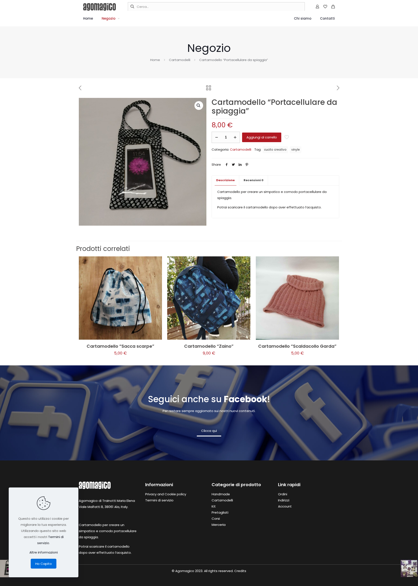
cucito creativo (275, 150)
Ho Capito (43, 563)
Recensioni (253, 180)
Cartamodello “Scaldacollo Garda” (297, 346)
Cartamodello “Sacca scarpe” (120, 346)
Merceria (219, 524)
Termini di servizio (159, 500)
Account (285, 506)
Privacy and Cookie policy (165, 494)
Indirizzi (283, 500)
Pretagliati (220, 512)
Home (155, 60)
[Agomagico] (99, 6)
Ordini (282, 494)
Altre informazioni (43, 552)
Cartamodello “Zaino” (209, 346)
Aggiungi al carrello (261, 137)
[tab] (225, 180)
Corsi (216, 518)
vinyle (295, 150)
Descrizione (225, 180)
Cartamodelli (179, 60)
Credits (240, 571)
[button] (198, 105)
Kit (214, 506)
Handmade (221, 494)
